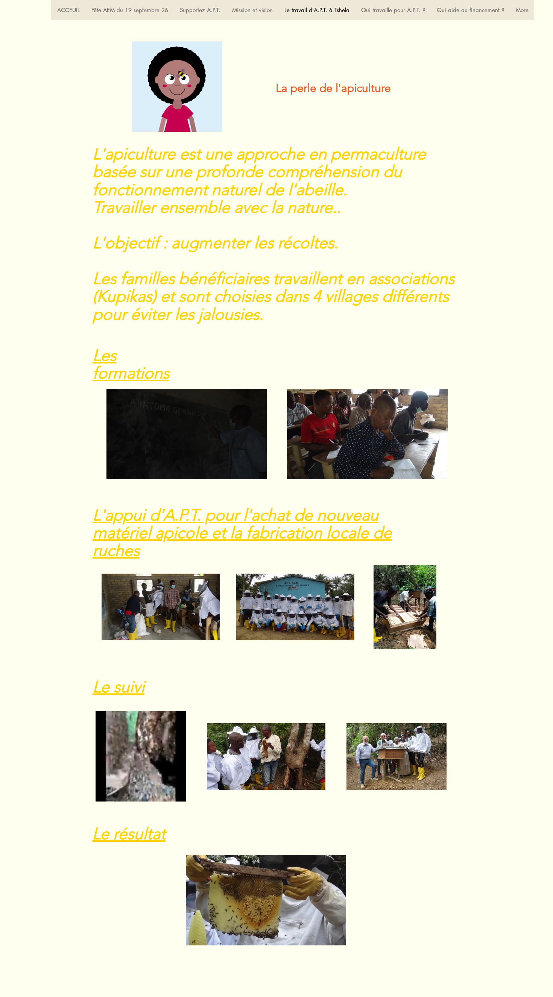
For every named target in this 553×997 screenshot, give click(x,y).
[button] (257, 471)
